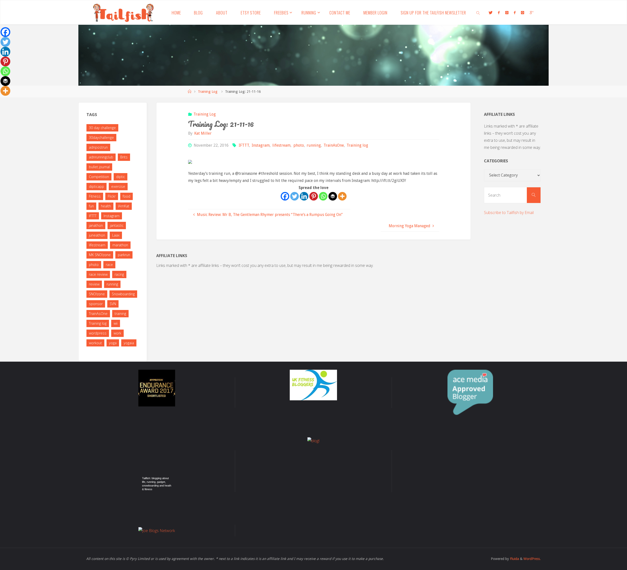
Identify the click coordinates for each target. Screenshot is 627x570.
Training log (357, 145)
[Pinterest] (313, 196)
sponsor (96, 303)
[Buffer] (332, 196)
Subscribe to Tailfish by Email (509, 212)
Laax (116, 235)
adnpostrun (98, 147)
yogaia (129, 343)
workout (95, 343)
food (126, 196)
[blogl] (313, 440)
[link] (478, 12)
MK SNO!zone (100, 254)
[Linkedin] (304, 196)
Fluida (514, 559)
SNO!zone (97, 294)
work (117, 333)
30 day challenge (102, 127)
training (120, 313)
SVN (113, 303)
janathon (96, 225)
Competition (99, 176)
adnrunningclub (101, 157)
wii (116, 323)
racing (119, 274)
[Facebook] (285, 196)
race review (98, 274)
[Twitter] (294, 196)
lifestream (281, 145)
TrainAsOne (334, 145)
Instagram (261, 145)
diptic (120, 176)
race (109, 264)
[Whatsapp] (323, 196)
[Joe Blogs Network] (156, 530)
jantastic (116, 225)
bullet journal (99, 167)
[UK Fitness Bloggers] (313, 384)
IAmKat (123, 206)
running (314, 145)
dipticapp (96, 186)
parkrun (124, 254)
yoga (113, 343)
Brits (124, 157)
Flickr (112, 196)
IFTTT (244, 145)
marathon (120, 245)
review (94, 284)
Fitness (95, 196)
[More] (342, 196)
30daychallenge (101, 137)
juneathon (97, 235)
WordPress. (532, 559)
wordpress (98, 333)
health (106, 206)
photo (298, 145)
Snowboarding (123, 294)
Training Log (207, 92)
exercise (118, 186)
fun (91, 206)
